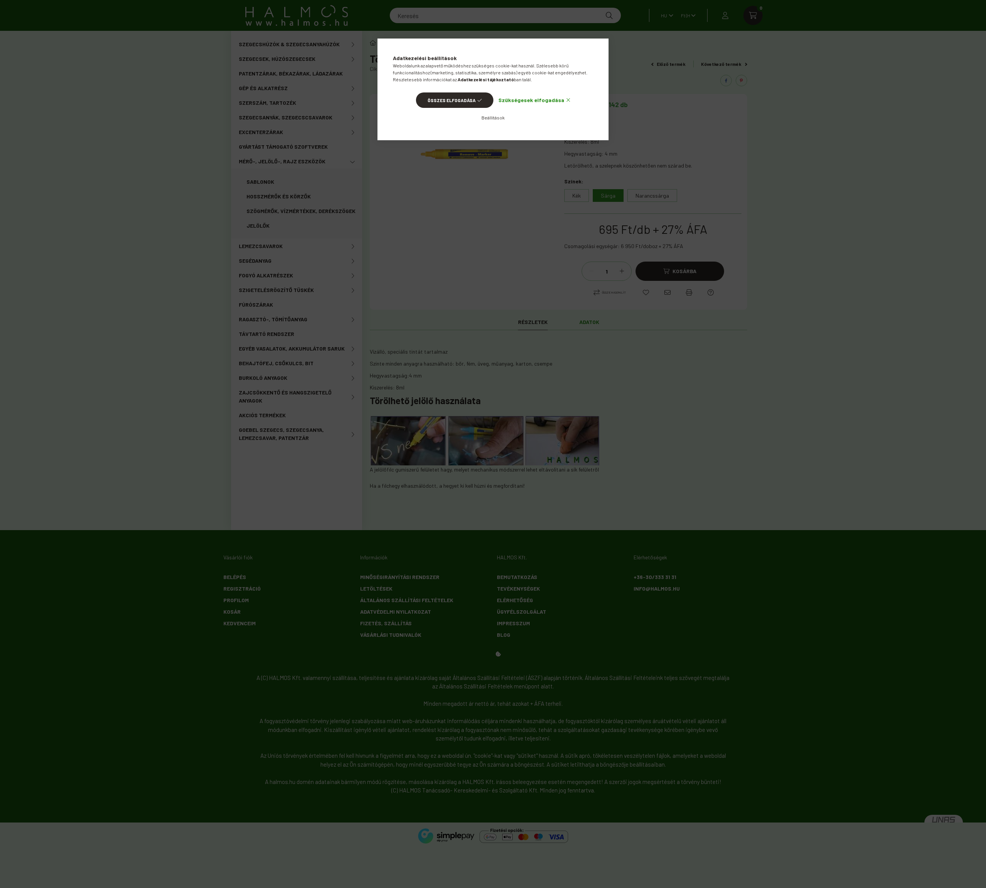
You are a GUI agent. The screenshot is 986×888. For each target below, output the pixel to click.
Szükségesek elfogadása (531, 100)
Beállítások (493, 117)
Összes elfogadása (452, 100)
